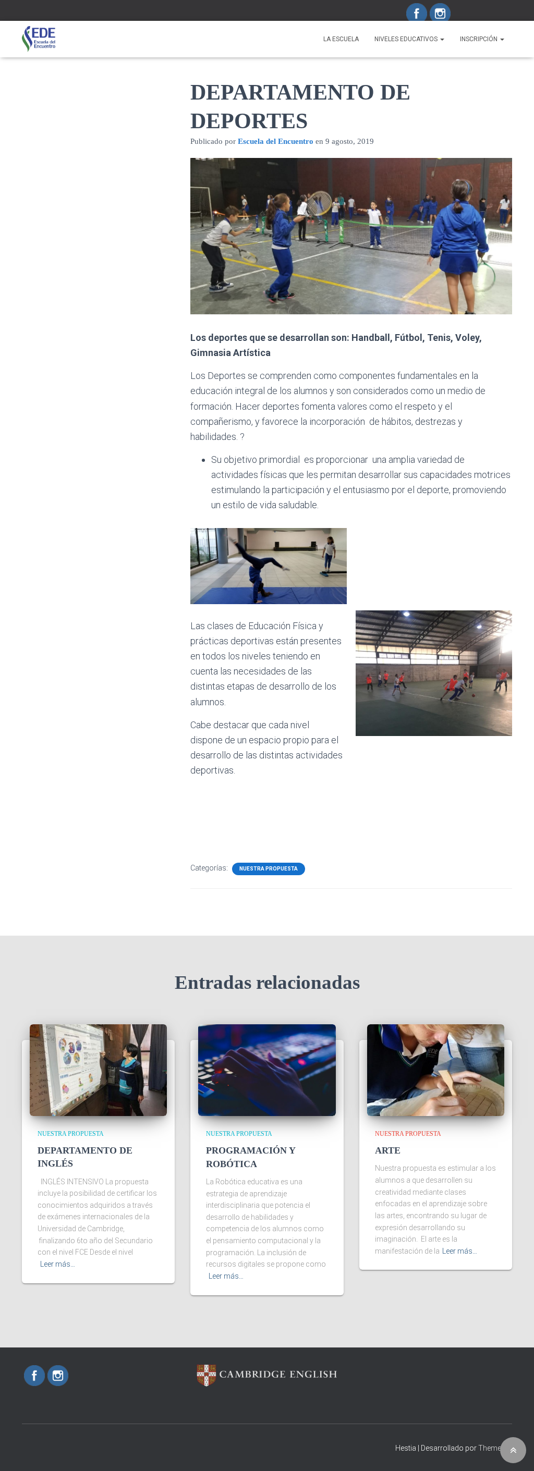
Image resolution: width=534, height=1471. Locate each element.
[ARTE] (435, 1069)
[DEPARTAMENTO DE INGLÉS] (98, 1069)
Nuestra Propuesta (268, 869)
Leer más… (57, 1264)
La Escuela (341, 39)
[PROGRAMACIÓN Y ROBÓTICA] (266, 1069)
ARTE (387, 1150)
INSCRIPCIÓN (479, 39)
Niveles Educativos (406, 39)
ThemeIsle (495, 1448)
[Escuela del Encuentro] (38, 39)
